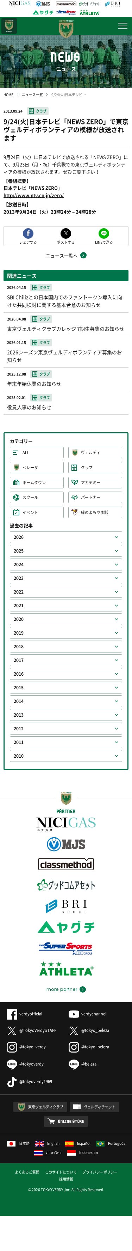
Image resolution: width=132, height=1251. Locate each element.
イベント (30, 512)
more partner (61, 989)
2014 (19, 701)
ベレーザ (30, 468)
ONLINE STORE (71, 1121)
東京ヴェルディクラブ (45, 1106)
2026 (19, 537)
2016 (19, 674)
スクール (30, 497)
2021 (19, 605)
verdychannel (93, 1014)
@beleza (88, 1064)
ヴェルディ (90, 452)
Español (83, 1143)
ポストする (66, 241)
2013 (19, 715)
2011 (19, 742)
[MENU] (123, 26)
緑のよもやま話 (94, 512)
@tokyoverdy (31, 1064)
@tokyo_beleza (95, 1030)
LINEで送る (104, 241)
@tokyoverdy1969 (35, 1081)
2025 (19, 551)
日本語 (24, 1143)
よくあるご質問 (27, 1172)
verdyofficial (30, 1014)
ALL (26, 452)
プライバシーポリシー (100, 1172)
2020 (19, 619)
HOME (8, 94)
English (53, 1143)
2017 (19, 660)
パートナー (90, 497)
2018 (19, 646)
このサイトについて (61, 1172)
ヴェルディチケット (99, 1106)
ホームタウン (34, 483)
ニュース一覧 (32, 94)
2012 (19, 728)
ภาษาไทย (54, 1152)
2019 (19, 633)
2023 (19, 578)
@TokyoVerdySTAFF (37, 1030)
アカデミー (90, 483)
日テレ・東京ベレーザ (9, 26)
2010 (19, 756)
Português (116, 1143)
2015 (19, 687)
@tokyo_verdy (32, 1047)
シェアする (28, 241)
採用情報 (66, 1179)
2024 (19, 564)
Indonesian (88, 1152)
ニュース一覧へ (62, 255)
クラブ (41, 111)
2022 (19, 592)
